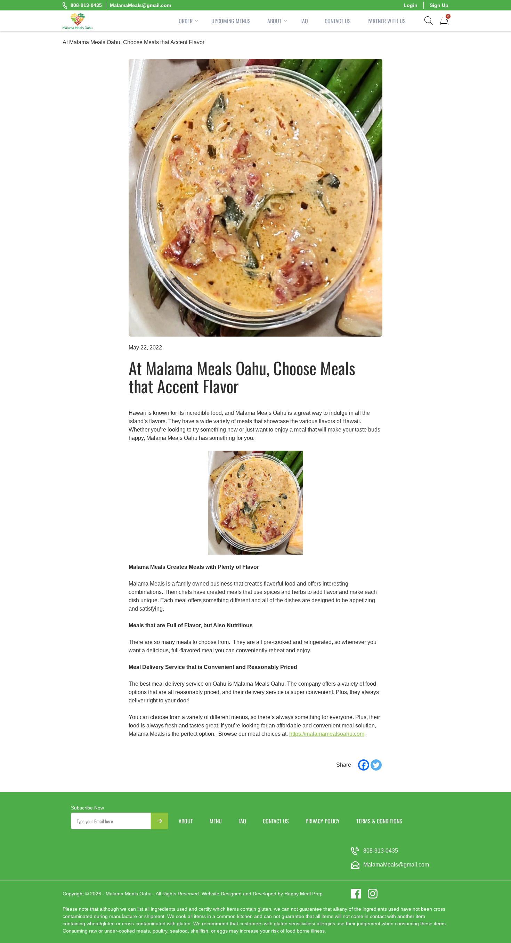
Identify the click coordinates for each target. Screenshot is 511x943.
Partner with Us (386, 21)
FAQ (304, 21)
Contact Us (338, 21)
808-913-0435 (86, 5)
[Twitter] (376, 765)
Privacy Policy (323, 821)
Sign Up (439, 5)
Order (186, 21)
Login (410, 5)
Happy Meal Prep (303, 893)
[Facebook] (363, 765)
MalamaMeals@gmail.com (140, 5)
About (274, 21)
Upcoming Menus (231, 21)
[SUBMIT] (159, 821)
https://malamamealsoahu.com (326, 734)
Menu (216, 821)
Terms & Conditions (379, 821)
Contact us (276, 821)
